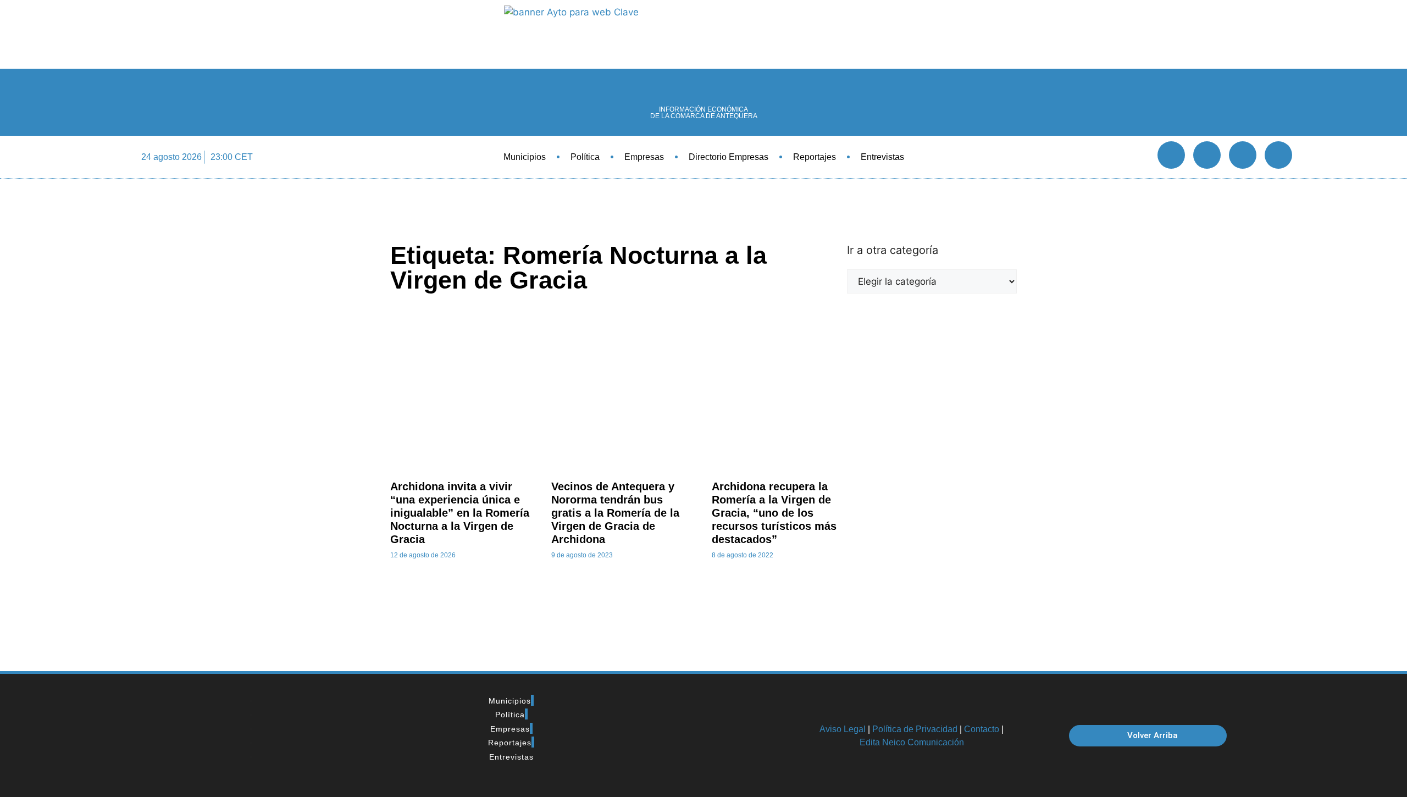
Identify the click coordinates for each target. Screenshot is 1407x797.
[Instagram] (1278, 155)
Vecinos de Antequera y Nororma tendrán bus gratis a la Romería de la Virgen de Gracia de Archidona (615, 512)
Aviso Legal (842, 729)
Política (585, 157)
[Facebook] (1171, 155)
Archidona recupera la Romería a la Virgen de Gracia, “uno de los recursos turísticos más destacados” (774, 512)
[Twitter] (1207, 155)
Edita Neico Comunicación (912, 742)
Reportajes (814, 157)
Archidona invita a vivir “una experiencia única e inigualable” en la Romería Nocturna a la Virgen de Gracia (459, 512)
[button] (1137, 157)
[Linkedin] (1242, 155)
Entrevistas (882, 157)
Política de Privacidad (914, 729)
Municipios (524, 157)
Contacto (981, 729)
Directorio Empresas (728, 157)
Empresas (644, 157)
